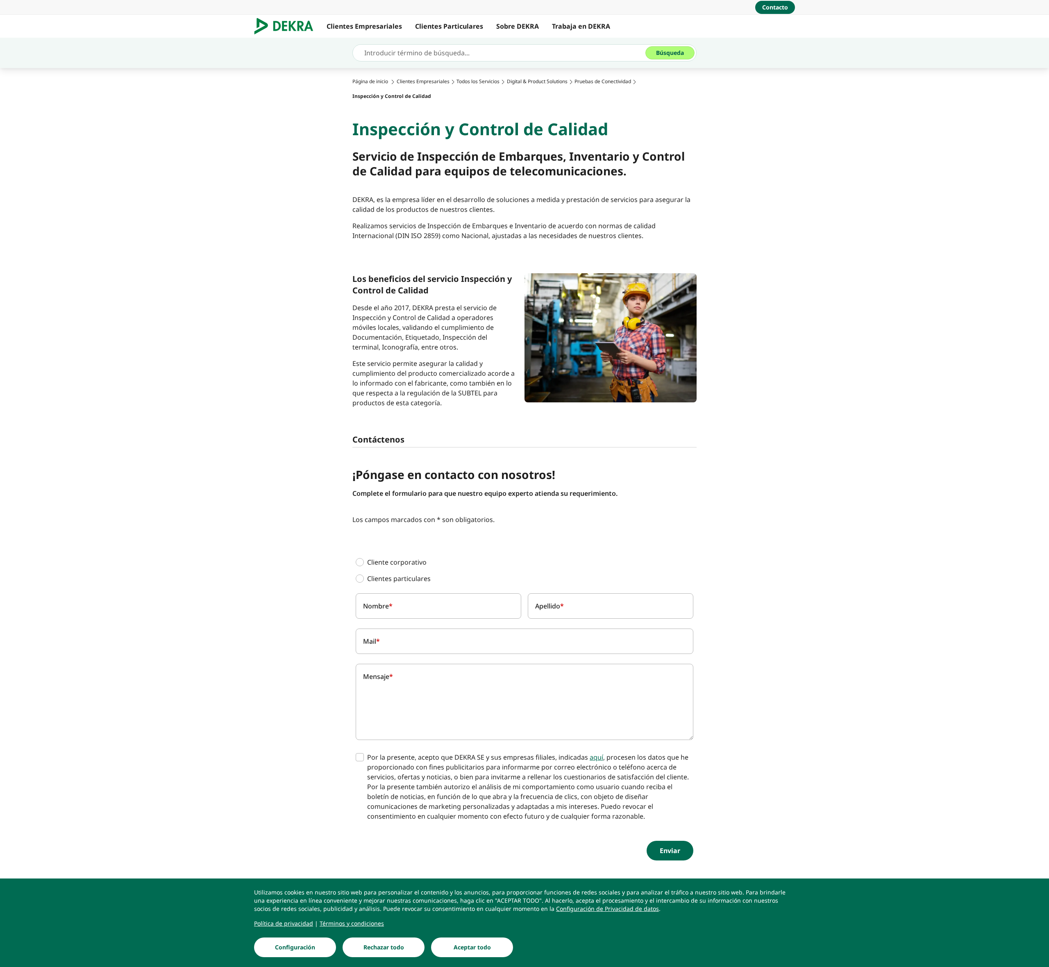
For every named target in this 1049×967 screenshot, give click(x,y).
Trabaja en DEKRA (581, 26)
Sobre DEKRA (517, 26)
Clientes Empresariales (364, 26)
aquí (596, 757)
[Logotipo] (287, 26)
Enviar (670, 850)
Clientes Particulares (449, 26)
